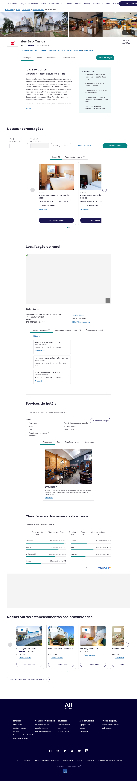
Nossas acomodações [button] (25, 129)
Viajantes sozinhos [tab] (98, 533)
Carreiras (16, 731)
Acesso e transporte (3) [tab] (41, 330)
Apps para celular (85, 725)
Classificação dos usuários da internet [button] (58, 516)
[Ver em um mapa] (68, 279)
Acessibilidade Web (63, 725)
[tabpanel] (68, 195)
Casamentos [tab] (89, 442)
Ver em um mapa (25, 657)
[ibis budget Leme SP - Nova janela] (93, 636)
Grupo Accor (17, 725)
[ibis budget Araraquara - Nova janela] (29, 636)
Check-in (15, 140)
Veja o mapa (88, 50)
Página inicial (9, 10)
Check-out (35, 140)
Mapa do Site (61, 728)
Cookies (79, 760)
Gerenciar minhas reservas (110, 725)
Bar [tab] (58, 442)
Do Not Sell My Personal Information (110, 760)
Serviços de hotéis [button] (41, 403)
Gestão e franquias (19, 728)
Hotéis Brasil (26, 10)
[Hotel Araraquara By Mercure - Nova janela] (61, 636)
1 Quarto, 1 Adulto (59, 146)
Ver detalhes (49, 497)
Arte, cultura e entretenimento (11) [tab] (68, 330)
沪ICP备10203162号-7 (75, 766)
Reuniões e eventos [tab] (72, 442)
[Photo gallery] (68, 24)
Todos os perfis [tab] (37, 533)
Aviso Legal (90, 760)
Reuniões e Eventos (41, 728)
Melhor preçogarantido (126, 42)
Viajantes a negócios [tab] (56, 533)
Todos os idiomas (63, 731)
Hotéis (18, 10)
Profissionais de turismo (43, 731)
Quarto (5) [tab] (56, 157)
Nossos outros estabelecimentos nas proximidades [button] (49, 617)
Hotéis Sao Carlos (38, 10)
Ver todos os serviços (101, 421)
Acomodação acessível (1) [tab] (75, 157)
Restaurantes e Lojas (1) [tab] (95, 330)
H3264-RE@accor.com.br (81, 322)
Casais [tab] (83, 533)
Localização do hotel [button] (43, 247)
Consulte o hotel (29, 664)
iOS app (82, 728)
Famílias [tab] (72, 533)
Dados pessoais (68, 760)
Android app (84, 731)
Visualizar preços (105, 58)
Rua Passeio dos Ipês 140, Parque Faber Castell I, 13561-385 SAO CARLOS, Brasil (51, 50)
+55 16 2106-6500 (78, 315)
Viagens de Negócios (42, 725)
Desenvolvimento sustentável (23, 735)
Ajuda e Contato (107, 728)
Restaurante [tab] (47, 442)
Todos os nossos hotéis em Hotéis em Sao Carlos (28, 679)
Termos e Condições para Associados (46, 760)
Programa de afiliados (20, 738)
